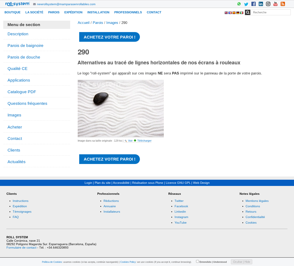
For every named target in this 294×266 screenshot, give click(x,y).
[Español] (234, 12)
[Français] (230, 12)
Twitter (179, 201)
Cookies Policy (128, 262)
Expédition (73, 12)
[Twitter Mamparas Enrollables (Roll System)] (246, 4)
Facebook (181, 206)
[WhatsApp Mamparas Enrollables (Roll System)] (239, 4)
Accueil (84, 23)
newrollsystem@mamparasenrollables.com (66, 4)
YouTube (181, 222)
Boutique (12, 12)
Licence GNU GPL (178, 182)
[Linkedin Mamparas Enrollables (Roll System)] (261, 4)
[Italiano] (241, 12)
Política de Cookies (52, 262)
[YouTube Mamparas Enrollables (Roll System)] (275, 4)
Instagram (181, 217)
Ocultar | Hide (241, 261)
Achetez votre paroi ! (109, 37)
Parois (53, 12)
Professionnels (128, 12)
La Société (34, 12)
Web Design (201, 182)
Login (88, 182)
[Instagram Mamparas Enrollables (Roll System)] (268, 4)
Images (112, 23)
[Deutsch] (238, 12)
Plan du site (103, 182)
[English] (227, 12)
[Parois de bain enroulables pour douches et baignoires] (17, 4)
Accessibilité (121, 182)
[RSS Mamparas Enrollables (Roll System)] (283, 4)
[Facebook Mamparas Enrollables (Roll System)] (253, 4)
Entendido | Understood (213, 262)
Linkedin (180, 211)
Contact (154, 12)
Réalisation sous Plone (147, 182)
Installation (98, 12)
